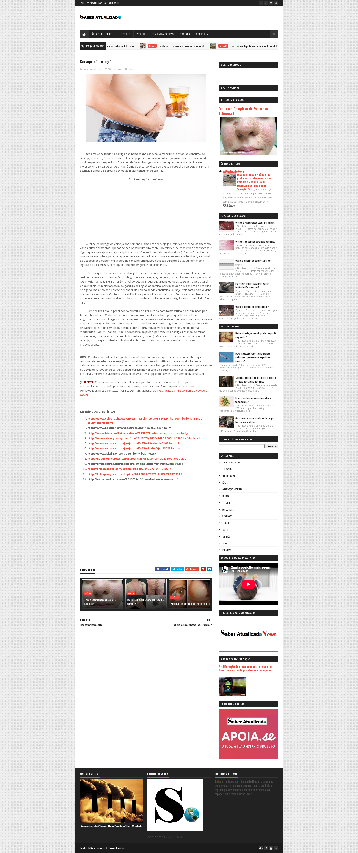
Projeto (125, 34)
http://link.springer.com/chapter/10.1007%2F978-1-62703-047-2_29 (134, 474)
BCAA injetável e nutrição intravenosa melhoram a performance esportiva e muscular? (252, 357)
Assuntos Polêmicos (231, 462)
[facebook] (261, 3)
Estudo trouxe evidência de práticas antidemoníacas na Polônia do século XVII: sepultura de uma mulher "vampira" (254, 181)
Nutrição (226, 536)
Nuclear (225, 529)
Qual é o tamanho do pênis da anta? (252, 306)
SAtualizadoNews (233, 171)
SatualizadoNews (163, 34)
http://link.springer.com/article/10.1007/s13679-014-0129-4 (129, 469)
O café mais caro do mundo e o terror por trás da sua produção (254, 420)
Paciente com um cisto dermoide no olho (190, 604)
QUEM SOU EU (114, 3)
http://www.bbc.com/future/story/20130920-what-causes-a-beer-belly (137, 433)
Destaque (226, 503)
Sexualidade (227, 550)
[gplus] (266, 3)
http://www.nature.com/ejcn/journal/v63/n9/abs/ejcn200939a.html (134, 448)
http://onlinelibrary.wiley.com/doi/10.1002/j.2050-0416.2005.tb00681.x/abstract (143, 438)
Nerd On (225, 523)
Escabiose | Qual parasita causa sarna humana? (155, 46)
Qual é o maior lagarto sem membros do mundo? (226, 46)
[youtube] (276, 3)
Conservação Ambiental (232, 489)
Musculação (227, 516)
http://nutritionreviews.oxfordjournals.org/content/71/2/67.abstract (136, 458)
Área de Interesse (102, 34)
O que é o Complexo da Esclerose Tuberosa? (100, 602)
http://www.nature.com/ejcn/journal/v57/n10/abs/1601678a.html (133, 443)
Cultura (225, 496)
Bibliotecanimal (229, 475)
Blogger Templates (117, 847)
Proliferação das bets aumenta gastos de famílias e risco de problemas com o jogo (245, 668)
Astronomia (227, 469)
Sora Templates (97, 847)
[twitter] (271, 3)
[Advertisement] (146, 211)
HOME (82, 3)
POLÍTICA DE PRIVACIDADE (96, 3)
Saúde (125, 46)
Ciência (196, 46)
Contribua (202, 34)
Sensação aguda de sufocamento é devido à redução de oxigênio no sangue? (255, 379)
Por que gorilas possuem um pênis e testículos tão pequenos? (252, 285)
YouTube (141, 34)
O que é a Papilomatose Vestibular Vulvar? (255, 222)
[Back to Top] (276, 848)
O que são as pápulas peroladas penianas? (255, 241)
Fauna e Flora (227, 509)
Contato (185, 34)
